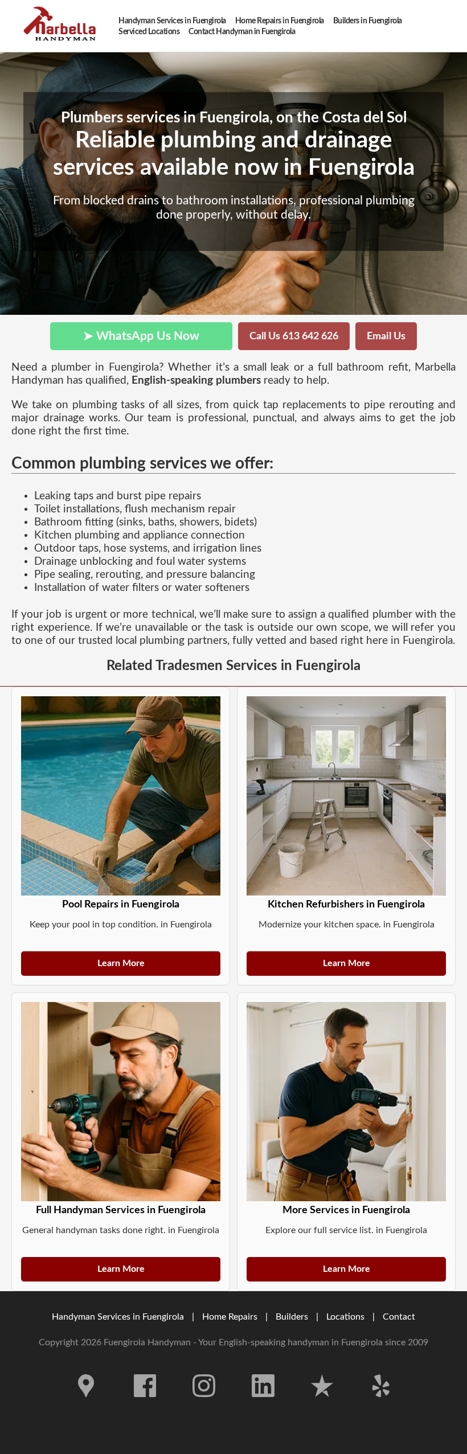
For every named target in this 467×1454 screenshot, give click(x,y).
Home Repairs (229, 1316)
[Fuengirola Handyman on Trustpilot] (322, 1405)
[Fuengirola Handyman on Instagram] (204, 1405)
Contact (399, 1316)
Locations (345, 1316)
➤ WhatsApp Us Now (141, 336)
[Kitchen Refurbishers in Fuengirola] (346, 796)
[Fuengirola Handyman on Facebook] (145, 1405)
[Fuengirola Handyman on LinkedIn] (263, 1405)
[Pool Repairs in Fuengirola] (120, 796)
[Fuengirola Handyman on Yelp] (381, 1405)
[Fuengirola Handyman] (62, 26)
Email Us (386, 336)
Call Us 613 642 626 (293, 336)
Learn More (121, 963)
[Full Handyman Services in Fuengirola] (120, 1101)
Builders (292, 1316)
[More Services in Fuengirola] (346, 1101)
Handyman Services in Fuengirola (118, 1316)
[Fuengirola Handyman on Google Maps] (86, 1405)
